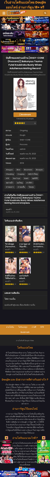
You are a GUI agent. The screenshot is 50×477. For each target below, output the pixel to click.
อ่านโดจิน (10, 327)
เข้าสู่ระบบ (14, 305)
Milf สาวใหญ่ (33, 174)
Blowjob (39, 169)
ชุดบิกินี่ (35, 178)
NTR (7, 178)
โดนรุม (31, 187)
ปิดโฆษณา (26, 468)
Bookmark (25, 332)
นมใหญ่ (20, 183)
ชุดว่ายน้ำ (9, 183)
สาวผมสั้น (21, 187)
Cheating (10, 174)
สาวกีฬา (29, 183)
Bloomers (28, 169)
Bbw (18, 169)
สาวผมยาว (10, 187)
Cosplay (21, 174)
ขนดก (26, 178)
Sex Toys (16, 178)
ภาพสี (34, 327)
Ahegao (9, 169)
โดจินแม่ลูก (22, 327)
